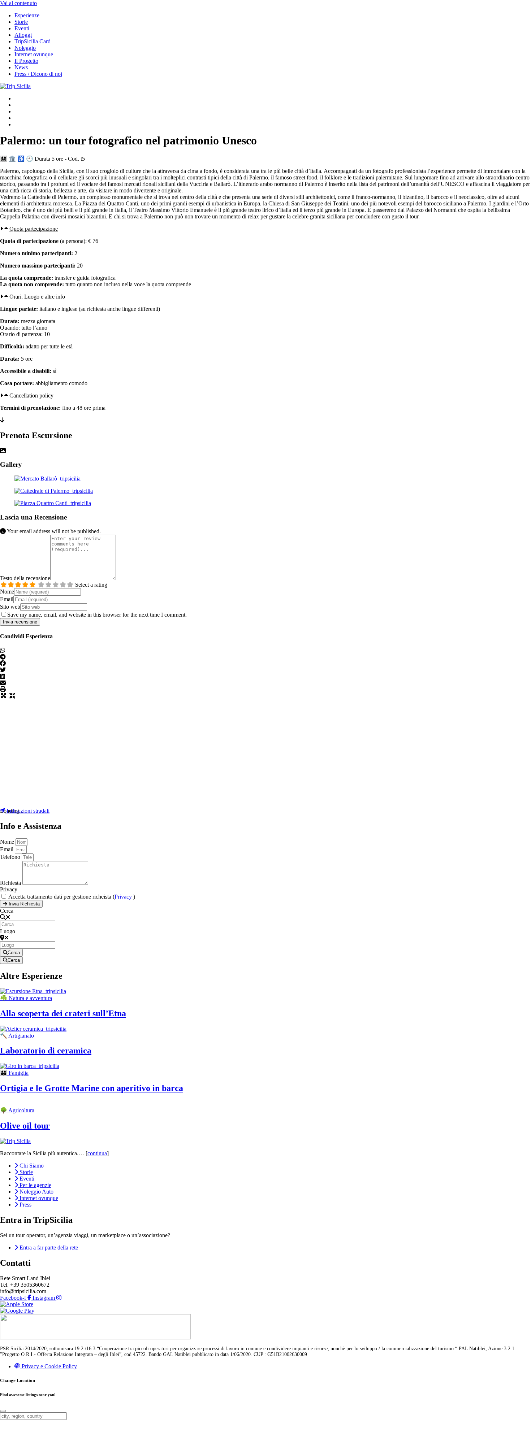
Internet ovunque (33, 54)
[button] (265, 229)
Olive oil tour (25, 1125)
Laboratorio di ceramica (45, 1050)
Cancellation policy (31, 395)
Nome (7, 591)
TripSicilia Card (32, 41)
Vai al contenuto (18, 3)
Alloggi (23, 35)
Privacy (8, 889)
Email (6, 599)
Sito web (10, 607)
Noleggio (25, 48)
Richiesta (11, 883)
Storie (21, 22)
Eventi (21, 28)
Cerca (6, 911)
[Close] (3, 1411)
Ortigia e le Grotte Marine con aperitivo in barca (91, 1088)
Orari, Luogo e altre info (37, 297)
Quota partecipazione (33, 229)
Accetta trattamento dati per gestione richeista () (71, 897)
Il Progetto (26, 61)
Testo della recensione (25, 578)
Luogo (7, 931)
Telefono (11, 857)
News (21, 67)
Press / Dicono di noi (38, 74)
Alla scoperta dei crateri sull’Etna (63, 1013)
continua (97, 1153)
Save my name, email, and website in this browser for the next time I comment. (97, 615)
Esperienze (26, 15)
